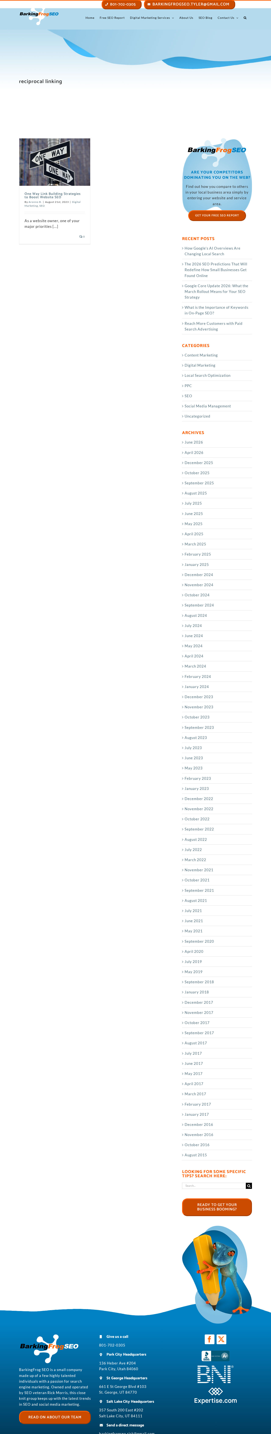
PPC (188, 386)
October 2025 (197, 473)
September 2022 (199, 829)
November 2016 (199, 1134)
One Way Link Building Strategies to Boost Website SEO (53, 195)
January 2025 (197, 564)
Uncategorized (197, 416)
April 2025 (194, 534)
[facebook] (209, 1339)
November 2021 (199, 870)
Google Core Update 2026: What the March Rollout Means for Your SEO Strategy (216, 291)
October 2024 (197, 595)
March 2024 (195, 666)
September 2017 (199, 1033)
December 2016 (199, 1124)
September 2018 (199, 982)
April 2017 (194, 1084)
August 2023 (196, 737)
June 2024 (194, 636)
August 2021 (196, 900)
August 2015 (196, 1155)
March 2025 (195, 544)
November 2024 (199, 585)
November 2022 (199, 809)
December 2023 (199, 697)
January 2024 (197, 686)
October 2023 (197, 717)
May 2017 (194, 1073)
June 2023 (194, 758)
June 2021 (194, 921)
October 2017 (197, 1022)
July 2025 (193, 503)
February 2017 (198, 1104)
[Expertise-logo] (215, 1389)
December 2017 (199, 1002)
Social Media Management (208, 406)
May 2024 (194, 646)
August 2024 (196, 615)
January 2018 (197, 992)
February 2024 (198, 676)
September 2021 (199, 890)
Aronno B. (35, 201)
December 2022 (199, 798)
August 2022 (196, 839)
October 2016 (197, 1145)
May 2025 (194, 524)
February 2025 (198, 554)
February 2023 (198, 778)
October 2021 (197, 880)
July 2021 (193, 910)
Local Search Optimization (208, 375)
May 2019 (194, 972)
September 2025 (199, 483)
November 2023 (199, 707)
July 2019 (193, 961)
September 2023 (199, 727)
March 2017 (195, 1094)
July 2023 (193, 748)
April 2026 (194, 452)
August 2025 (196, 493)
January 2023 (197, 788)
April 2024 (194, 656)
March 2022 (195, 860)
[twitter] (221, 1339)
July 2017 (193, 1053)
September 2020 (199, 941)
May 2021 (194, 931)
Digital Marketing (200, 365)
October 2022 (197, 819)
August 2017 (196, 1043)
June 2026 (194, 442)
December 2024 (199, 574)
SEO (42, 205)
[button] (245, 17)
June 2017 (194, 1063)
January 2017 (197, 1114)
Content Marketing (201, 355)
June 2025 (194, 513)
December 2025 (199, 462)
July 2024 (193, 625)
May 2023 (194, 768)
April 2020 (194, 951)
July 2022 (193, 849)
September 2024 (199, 605)
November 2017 (199, 1012)
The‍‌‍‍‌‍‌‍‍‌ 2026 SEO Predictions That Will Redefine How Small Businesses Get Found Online (216, 270)
